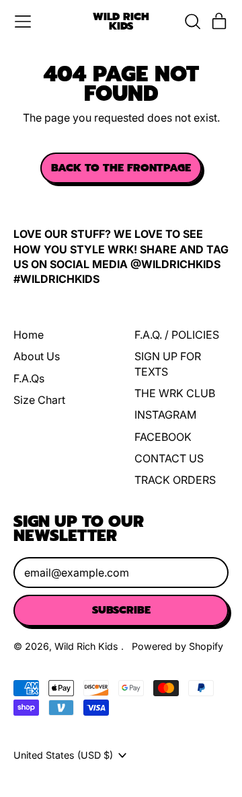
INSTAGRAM (165, 414)
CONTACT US (169, 458)
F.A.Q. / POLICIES (176, 334)
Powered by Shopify (177, 646)
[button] (192, 21)
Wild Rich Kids (121, 22)
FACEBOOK (163, 437)
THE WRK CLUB (174, 393)
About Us (36, 356)
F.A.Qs (28, 378)
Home (28, 334)
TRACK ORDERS (175, 480)
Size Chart (39, 400)
